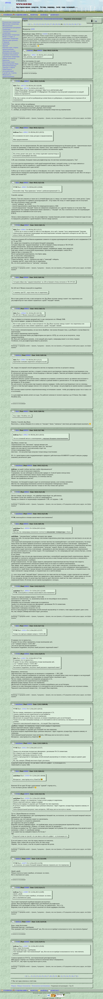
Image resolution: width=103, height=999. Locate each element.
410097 (28, 922)
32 (64, 24)
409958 (25, 524)
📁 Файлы (42, 15)
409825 (26, 81)
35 (72, 24)
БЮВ (33, 29)
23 (40, 24)
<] (28, 24)
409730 (23, 85)
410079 (26, 794)
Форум (25, 19)
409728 (26, 88)
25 (45, 24)
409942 (26, 492)
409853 (26, 309)
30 (59, 24)
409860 (28, 355)
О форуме (6, 42)
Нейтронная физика (9, 65)
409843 (25, 128)
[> (80, 24)
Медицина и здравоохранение (8, 75)
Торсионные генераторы (11, 56)
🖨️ (96, 21)
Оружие (5, 46)
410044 (26, 654)
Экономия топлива (9, 51)
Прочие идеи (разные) (10, 40)
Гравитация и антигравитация (8, 70)
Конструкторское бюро (10, 64)
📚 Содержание (20, 15)
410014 (26, 586)
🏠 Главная (6, 15)
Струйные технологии (10, 55)
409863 (25, 411)
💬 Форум (32, 15)
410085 (28, 859)
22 (37, 24)
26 (48, 24)
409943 (29, 514)
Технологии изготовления (53, 19)
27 (51, 24)
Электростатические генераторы (10, 32)
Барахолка (6, 60)
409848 (25, 277)
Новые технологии (9, 58)
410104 (26, 942)
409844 (25, 183)
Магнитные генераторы (11, 24)
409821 (33, 55)
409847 (26, 225)
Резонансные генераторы (11, 22)
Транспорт (6, 44)
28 (53, 24)
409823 (25, 132)
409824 (39, 50)
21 (34, 24)
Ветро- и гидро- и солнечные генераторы (10, 37)
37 (78, 24)
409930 (29, 465)
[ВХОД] (8, 3)
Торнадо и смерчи (9, 67)
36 (75, 24)
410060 (25, 771)
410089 (26, 887)
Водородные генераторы (11, 35)
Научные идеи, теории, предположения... (10, 48)
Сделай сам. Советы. (10, 73)
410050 (29, 704)
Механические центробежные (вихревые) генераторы (12, 27)
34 (70, 24)
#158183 (45, 34)
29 (56, 24)
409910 (25, 430)
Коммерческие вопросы (11, 53)
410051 (29, 743)
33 (67, 24)
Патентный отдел (9, 62)
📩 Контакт (53, 15)
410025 (25, 626)
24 (42, 24)
